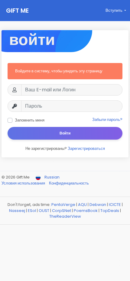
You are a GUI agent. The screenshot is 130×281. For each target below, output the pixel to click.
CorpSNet (61, 210)
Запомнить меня (29, 120)
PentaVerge (63, 204)
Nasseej (17, 210)
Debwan (97, 204)
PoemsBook (86, 210)
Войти (65, 133)
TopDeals (109, 210)
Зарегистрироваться (86, 148)
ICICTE (115, 204)
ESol (32, 210)
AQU (82, 204)
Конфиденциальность (69, 183)
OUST (44, 210)
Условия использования (24, 183)
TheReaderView (65, 216)
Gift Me (17, 10)
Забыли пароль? (107, 119)
